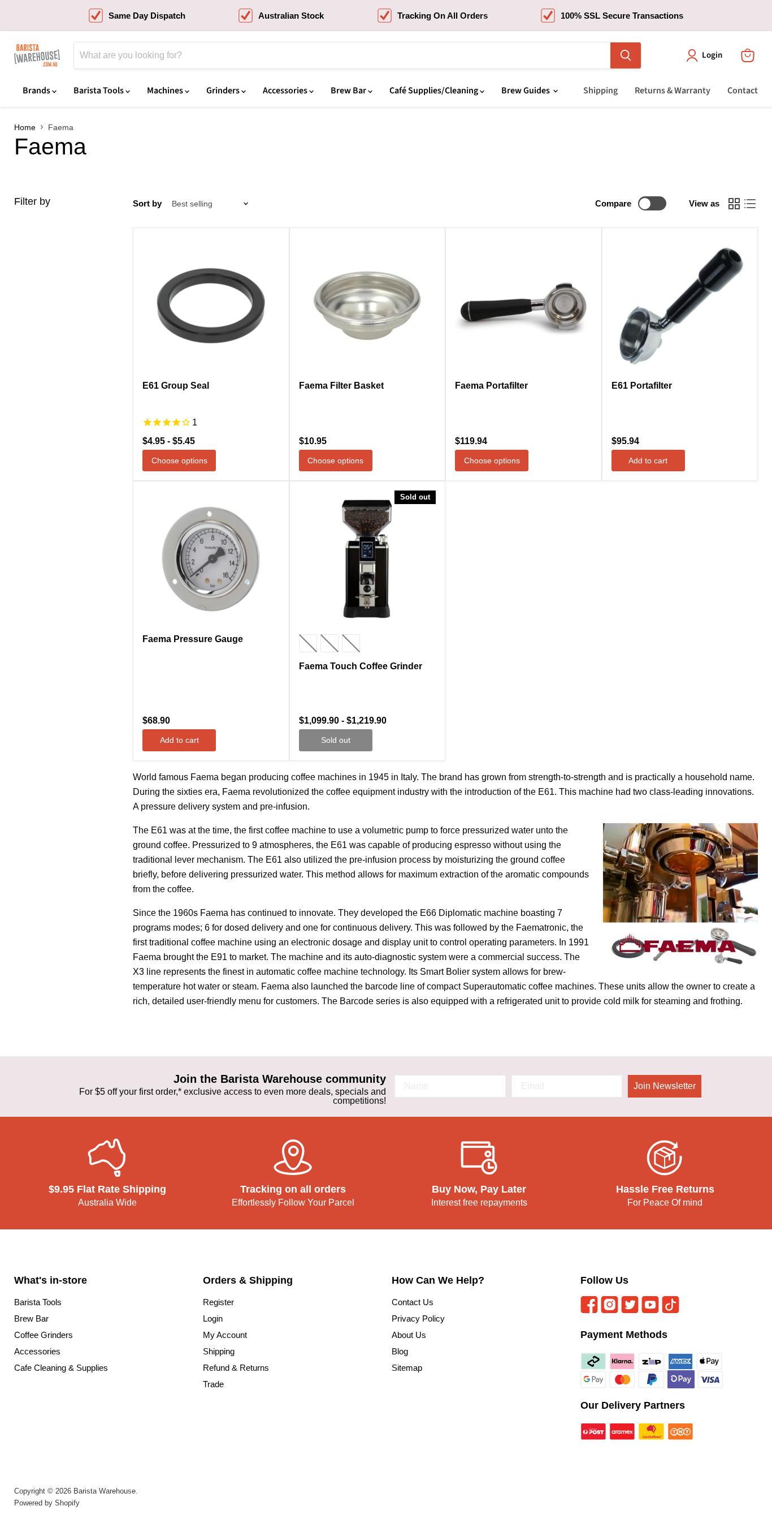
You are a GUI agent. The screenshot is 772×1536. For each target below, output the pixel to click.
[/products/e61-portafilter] (680, 306)
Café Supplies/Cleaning (434, 90)
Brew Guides (526, 90)
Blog (400, 1351)
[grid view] (734, 204)
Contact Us (412, 1302)
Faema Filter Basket (341, 385)
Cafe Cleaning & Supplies (61, 1367)
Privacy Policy (418, 1318)
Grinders (223, 90)
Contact (742, 90)
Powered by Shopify (47, 1503)
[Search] (625, 55)
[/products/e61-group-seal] (211, 306)
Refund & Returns (236, 1367)
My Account (225, 1335)
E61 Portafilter (641, 385)
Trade (213, 1384)
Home (25, 127)
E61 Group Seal (175, 385)
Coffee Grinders (43, 1335)
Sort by (147, 203)
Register (218, 1302)
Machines (166, 90)
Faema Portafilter (491, 385)
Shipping (600, 90)
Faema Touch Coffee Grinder (360, 666)
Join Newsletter (665, 1086)
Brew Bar (349, 90)
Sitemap (407, 1367)
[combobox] (342, 55)
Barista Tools (99, 90)
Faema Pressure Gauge (192, 639)
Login (213, 1318)
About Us (409, 1335)
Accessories (286, 90)
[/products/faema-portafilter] (523, 306)
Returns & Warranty (672, 90)
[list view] (750, 204)
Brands (37, 90)
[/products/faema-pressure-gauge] (211, 559)
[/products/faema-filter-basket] (367, 306)
